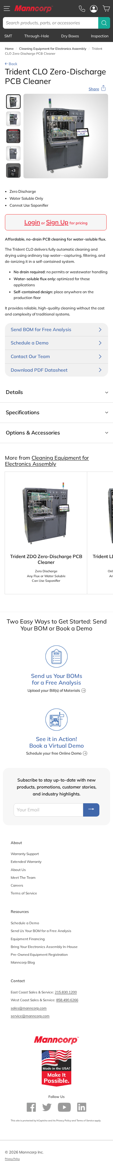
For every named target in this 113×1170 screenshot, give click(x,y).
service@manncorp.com (30, 1016)
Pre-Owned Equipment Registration (39, 954)
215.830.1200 (66, 992)
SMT (8, 36)
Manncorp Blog (23, 962)
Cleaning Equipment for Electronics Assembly (52, 49)
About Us (18, 870)
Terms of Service (24, 893)
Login (32, 222)
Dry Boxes (70, 36)
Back (12, 63)
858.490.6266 (67, 1000)
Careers (17, 885)
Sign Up (57, 222)
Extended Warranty (26, 861)
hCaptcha (42, 1120)
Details (14, 392)
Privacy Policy (63, 1120)
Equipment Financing (28, 939)
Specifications (22, 412)
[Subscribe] (91, 809)
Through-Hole (36, 36)
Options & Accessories (33, 432)
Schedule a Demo (25, 923)
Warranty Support (25, 854)
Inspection (100, 36)
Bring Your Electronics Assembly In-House (44, 947)
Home (9, 49)
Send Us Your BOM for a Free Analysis (41, 931)
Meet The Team (23, 877)
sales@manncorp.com (29, 1008)
